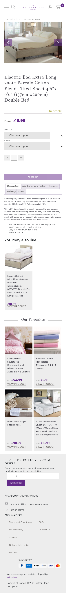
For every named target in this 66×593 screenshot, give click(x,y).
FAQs (41, 522)
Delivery (11, 192)
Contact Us (44, 529)
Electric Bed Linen (19, 19)
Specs (21, 192)
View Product (16, 306)
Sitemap (13, 537)
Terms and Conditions (20, 522)
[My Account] (50, 7)
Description (13, 186)
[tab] (13, 186)
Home (7, 19)
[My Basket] (58, 8)
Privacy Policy (16, 529)
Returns (53, 186)
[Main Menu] (6, 7)
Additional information (34, 186)
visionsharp (12, 577)
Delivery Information (19, 545)
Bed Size (8, 130)
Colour (7, 141)
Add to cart (33, 177)
